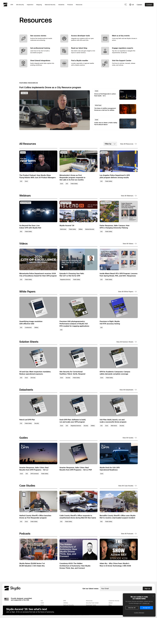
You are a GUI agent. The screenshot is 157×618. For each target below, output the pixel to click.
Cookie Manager (139, 612)
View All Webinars (127, 196)
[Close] (153, 596)
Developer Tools (91, 605)
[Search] (125, 4)
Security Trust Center (92, 603)
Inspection (30, 4)
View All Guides (128, 438)
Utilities (65, 603)
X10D (42, 603)
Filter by (108, 144)
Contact (149, 5)
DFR (12, 4)
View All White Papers (125, 291)
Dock (42, 605)
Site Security (20, 4)
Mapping (39, 4)
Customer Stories (114, 600)
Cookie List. (146, 603)
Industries (61, 4)
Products (70, 4)
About (110, 603)
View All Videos (128, 243)
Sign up (147, 588)
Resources (79, 4)
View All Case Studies (125, 486)
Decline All (132, 607)
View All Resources (126, 144)
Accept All (146, 607)
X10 (42, 600)
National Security (50, 4)
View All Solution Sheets (124, 342)
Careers (139, 5)
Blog (110, 605)
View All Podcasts (127, 534)
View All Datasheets (126, 390)
